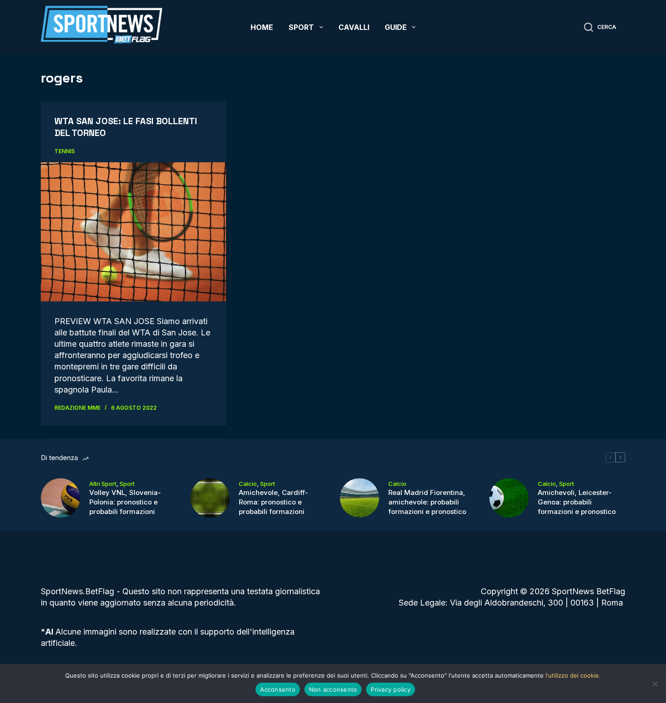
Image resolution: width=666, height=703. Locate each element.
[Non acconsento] (654, 683)
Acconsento (277, 689)
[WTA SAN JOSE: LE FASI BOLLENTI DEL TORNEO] (133, 231)
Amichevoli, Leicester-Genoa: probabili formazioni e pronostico (577, 502)
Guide (396, 27)
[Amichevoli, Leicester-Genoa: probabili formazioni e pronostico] (509, 498)
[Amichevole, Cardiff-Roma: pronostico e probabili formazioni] (210, 498)
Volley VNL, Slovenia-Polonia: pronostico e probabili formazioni (125, 502)
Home (262, 27)
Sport (301, 27)
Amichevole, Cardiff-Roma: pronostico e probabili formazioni (273, 502)
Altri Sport (102, 483)
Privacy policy (390, 689)
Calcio (248, 483)
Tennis (64, 151)
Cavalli (353, 27)
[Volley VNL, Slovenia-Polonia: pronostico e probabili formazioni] (60, 498)
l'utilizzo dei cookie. (573, 675)
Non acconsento (333, 689)
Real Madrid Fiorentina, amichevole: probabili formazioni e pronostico (427, 502)
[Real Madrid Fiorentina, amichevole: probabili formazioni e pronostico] (359, 498)
